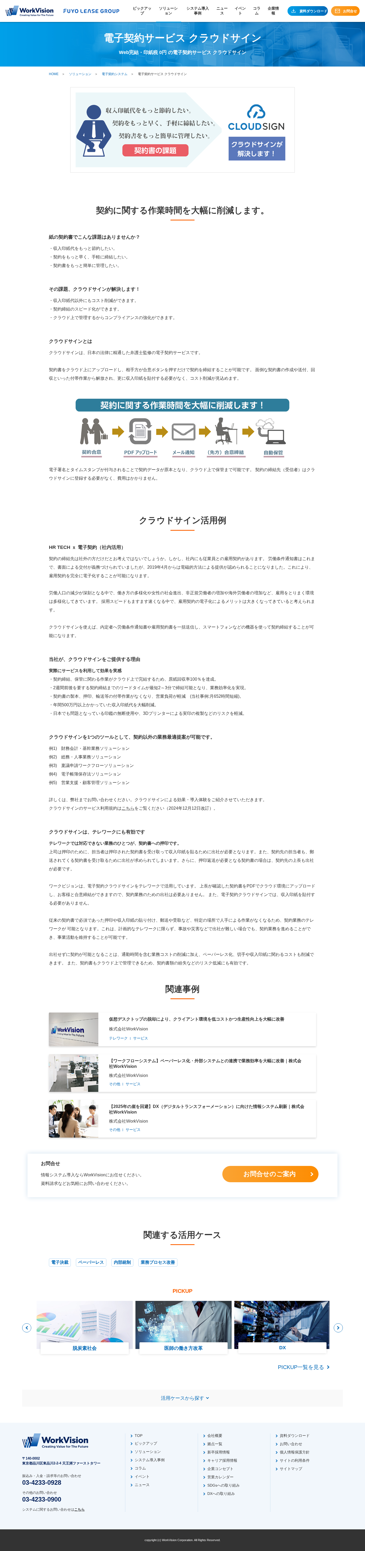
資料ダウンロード (313, 11)
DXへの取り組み (221, 1493)
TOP (138, 1435)
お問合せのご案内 (269, 1173)
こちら (128, 808)
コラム (257, 10)
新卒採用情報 (218, 1452)
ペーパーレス (91, 1262)
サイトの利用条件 (295, 1460)
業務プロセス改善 (158, 1262)
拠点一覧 (214, 1444)
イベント (240, 10)
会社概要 (214, 1435)
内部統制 (122, 1262)
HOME (54, 74)
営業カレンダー (220, 1477)
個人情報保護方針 (295, 1452)
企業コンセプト (220, 1469)
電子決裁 (59, 1262)
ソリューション (168, 10)
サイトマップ (291, 1469)
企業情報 (273, 10)
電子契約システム (114, 74)
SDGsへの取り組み (223, 1485)
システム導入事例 (198, 10)
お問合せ (350, 11)
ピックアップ (142, 10)
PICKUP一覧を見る (301, 1367)
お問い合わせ (291, 1444)
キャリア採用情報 (222, 1460)
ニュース (222, 10)
